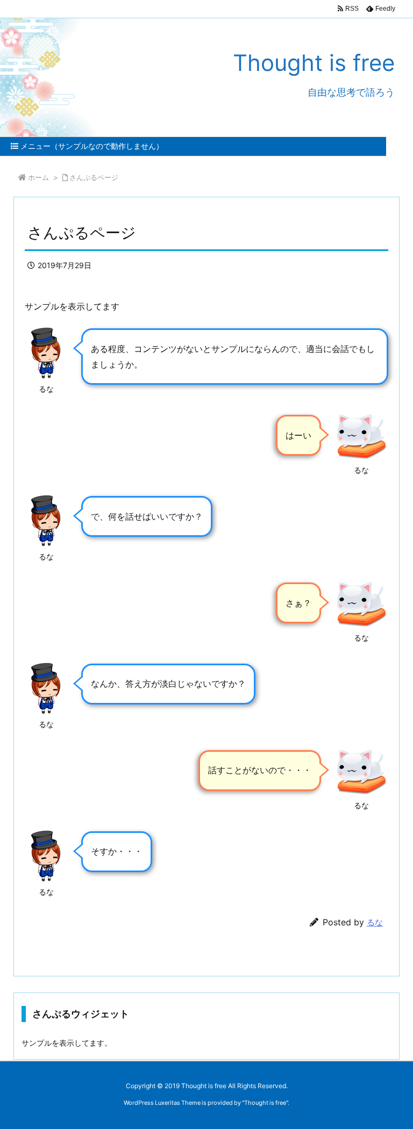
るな (375, 922)
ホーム (38, 177)
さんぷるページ (93, 177)
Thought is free (265, 1102)
